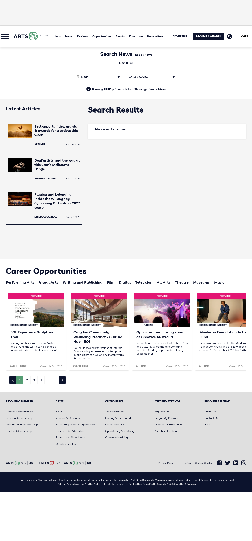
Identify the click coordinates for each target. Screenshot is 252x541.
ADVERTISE (180, 36)
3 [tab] (34, 380)
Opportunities (101, 36)
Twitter (227, 463)
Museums (201, 282)
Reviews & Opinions (68, 418)
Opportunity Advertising (119, 431)
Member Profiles (66, 444)
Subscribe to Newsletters (71, 437)
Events (120, 36)
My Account (162, 411)
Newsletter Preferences (169, 424)
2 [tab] (27, 380)
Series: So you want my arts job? (75, 424)
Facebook (219, 462)
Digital (125, 282)
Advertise (126, 63)
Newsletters (155, 36)
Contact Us (211, 418)
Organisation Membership (22, 424)
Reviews (82, 36)
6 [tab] (55, 380)
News (69, 36)
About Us (210, 411)
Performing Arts (20, 282)
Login (244, 36)
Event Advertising (115, 424)
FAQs (207, 424)
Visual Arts (48, 282)
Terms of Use (184, 462)
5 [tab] (48, 380)
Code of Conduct (204, 462)
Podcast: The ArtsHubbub (71, 431)
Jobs (58, 36)
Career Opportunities (46, 271)
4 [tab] (41, 380)
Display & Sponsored (118, 418)
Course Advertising (116, 437)
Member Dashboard (167, 431)
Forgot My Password (167, 418)
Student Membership (19, 431)
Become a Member (208, 36)
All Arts (163, 282)
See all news (143, 55)
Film (110, 282)
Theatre (182, 282)
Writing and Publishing (82, 282)
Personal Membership (19, 418)
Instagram (243, 462)
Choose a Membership (19, 411)
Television (143, 282)
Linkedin (235, 462)
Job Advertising (114, 411)
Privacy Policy (166, 462)
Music (219, 282)
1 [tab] (20, 380)
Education (136, 36)
